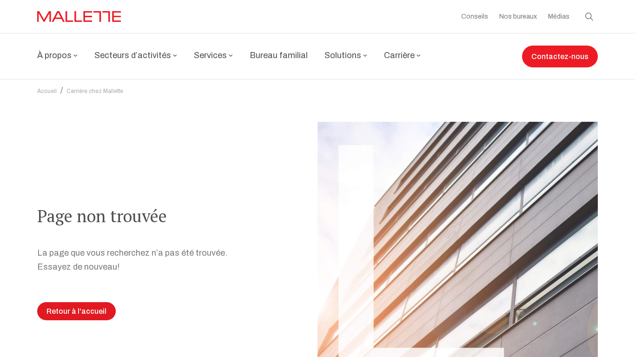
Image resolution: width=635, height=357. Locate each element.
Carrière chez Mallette (94, 91)
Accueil (47, 91)
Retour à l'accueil (76, 311)
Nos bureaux (518, 16)
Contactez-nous (560, 56)
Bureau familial (279, 55)
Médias (558, 16)
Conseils (474, 16)
